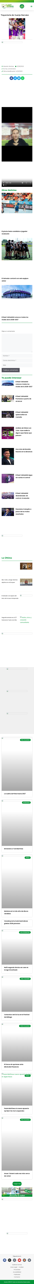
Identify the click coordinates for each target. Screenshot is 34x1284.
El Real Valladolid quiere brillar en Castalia (22, 414)
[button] (31, 6)
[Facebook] (4, 1260)
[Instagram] (9, 1260)
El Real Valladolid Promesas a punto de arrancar (23, 398)
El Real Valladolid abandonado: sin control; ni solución (22, 495)
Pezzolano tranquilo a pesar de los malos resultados (23, 511)
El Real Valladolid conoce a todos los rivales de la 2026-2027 (24, 384)
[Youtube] (19, 1260)
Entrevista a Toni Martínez (13, 849)
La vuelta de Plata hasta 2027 (15, 794)
